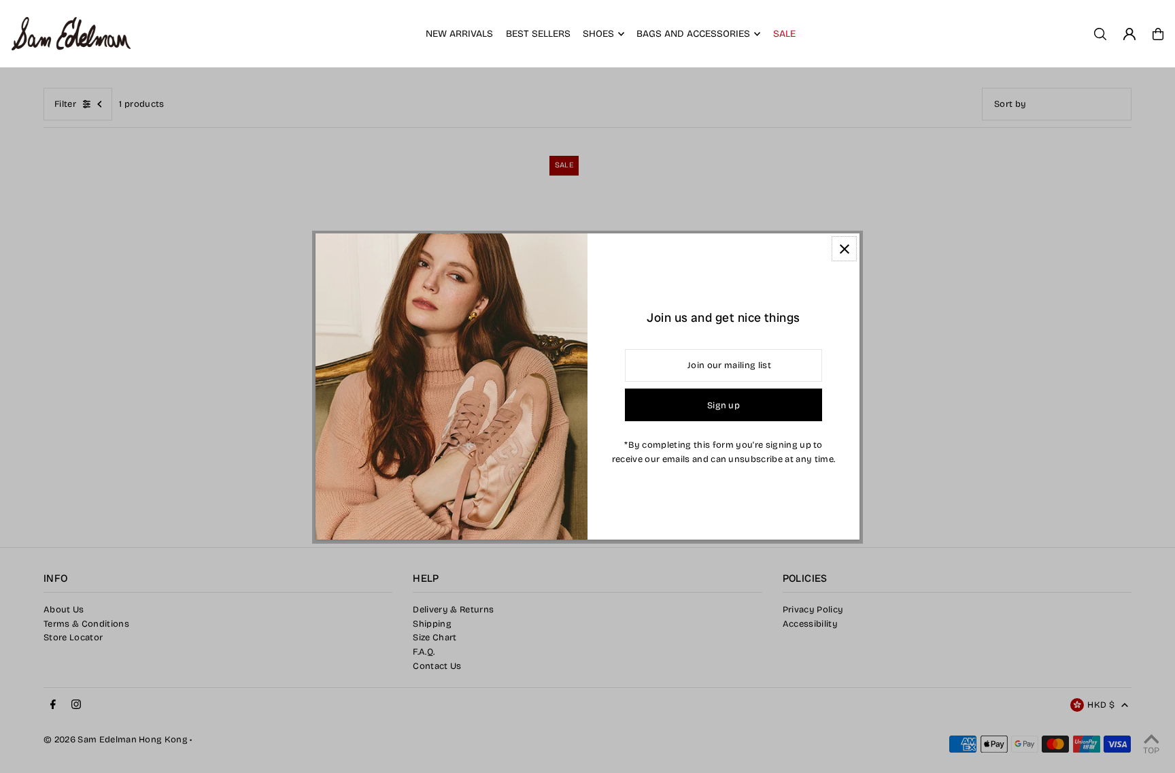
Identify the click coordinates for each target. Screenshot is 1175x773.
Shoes (598, 33)
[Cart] (1158, 34)
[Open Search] (1100, 34)
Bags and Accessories (693, 33)
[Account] (1129, 34)
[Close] (844, 249)
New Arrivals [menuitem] (459, 33)
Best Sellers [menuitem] (538, 33)
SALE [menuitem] (784, 33)
